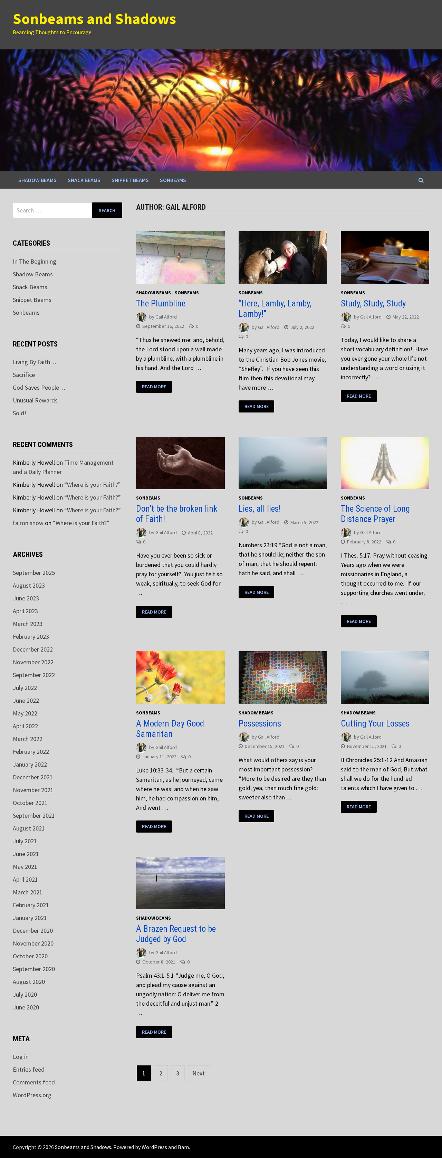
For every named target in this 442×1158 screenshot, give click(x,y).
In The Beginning (34, 261)
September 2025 (34, 573)
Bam (183, 1146)
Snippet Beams (130, 180)
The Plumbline (160, 303)
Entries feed (29, 1069)
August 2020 (29, 982)
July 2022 (25, 688)
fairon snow (28, 523)
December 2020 (33, 930)
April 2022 (25, 726)
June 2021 (26, 854)
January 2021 (30, 918)
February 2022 (31, 752)
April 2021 (25, 879)
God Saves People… (39, 387)
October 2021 (30, 803)
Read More (154, 387)
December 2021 (33, 777)
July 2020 (25, 994)
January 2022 (30, 764)
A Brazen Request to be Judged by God (176, 934)
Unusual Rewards (35, 400)
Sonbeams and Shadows (94, 18)
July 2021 (25, 841)
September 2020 (34, 969)
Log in (21, 1057)
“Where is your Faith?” (92, 484)
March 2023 (27, 624)
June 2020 (26, 1007)
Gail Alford (166, 317)
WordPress (154, 1146)
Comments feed (34, 1082)
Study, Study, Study (373, 303)
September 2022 (34, 675)
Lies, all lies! (260, 509)
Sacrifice (24, 375)
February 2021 (31, 905)
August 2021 (29, 828)
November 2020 (33, 943)
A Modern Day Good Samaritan (170, 729)
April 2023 (25, 611)
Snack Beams (84, 180)
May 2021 (25, 867)
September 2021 (34, 815)
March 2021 (27, 892)
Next (198, 1073)
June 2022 (26, 700)
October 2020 (30, 956)
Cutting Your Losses (375, 724)
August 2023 (29, 585)
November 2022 (33, 662)
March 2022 (27, 739)
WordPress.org (32, 1095)
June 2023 (26, 598)
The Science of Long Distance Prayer (375, 514)
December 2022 (33, 649)
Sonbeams (173, 180)
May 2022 (25, 713)
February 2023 (31, 636)
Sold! (19, 413)
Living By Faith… (34, 362)
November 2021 (33, 790)
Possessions (260, 724)
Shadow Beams (37, 180)
